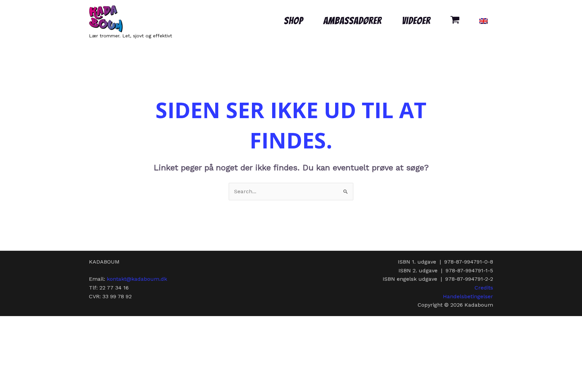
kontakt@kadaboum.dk (137, 279)
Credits (484, 287)
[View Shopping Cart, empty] (454, 21)
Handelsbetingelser (468, 296)
